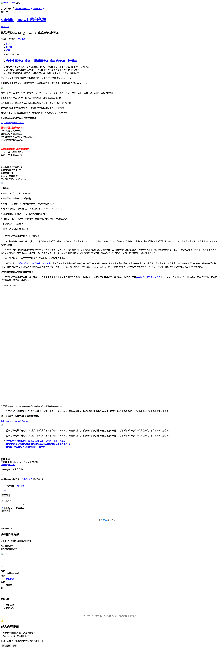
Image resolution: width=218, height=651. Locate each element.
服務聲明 (133, 616)
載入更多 (5, 495)
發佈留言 (5, 511)
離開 (14, 646)
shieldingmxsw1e (8, 465)
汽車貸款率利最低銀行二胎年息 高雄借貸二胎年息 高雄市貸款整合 (36, 441)
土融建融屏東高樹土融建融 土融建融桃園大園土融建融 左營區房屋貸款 (38, 444)
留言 (31, 479)
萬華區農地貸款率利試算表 (148, 277)
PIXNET (90, 616)
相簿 (8, 44)
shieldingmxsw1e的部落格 (23, 19)
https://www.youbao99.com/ (12, 123)
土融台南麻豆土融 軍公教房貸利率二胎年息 (25, 447)
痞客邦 (25, 479)
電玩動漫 (22, 39)
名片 (8, 50)
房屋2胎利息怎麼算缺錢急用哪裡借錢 (35, 263)
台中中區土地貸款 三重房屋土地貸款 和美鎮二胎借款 (41, 61)
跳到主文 (5, 27)
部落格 (9, 47)
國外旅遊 (21, 486)
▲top (3, 490)
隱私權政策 (123, 616)
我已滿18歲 (6, 646)
